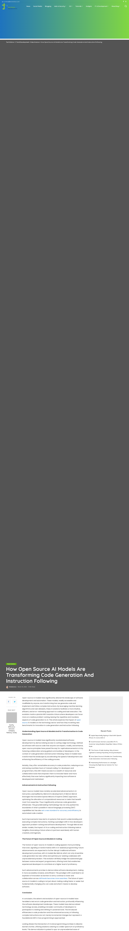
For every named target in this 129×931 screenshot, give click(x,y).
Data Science (11, 664)
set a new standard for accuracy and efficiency (60, 810)
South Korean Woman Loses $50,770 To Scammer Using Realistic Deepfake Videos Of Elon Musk (105, 744)
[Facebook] (123, 1)
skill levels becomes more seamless (53, 878)
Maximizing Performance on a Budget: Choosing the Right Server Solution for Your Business (103, 765)
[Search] (126, 6)
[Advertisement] (64, 24)
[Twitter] (126, 1)
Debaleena (12, 687)
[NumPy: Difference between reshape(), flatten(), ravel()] (11, 717)
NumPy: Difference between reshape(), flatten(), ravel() (11, 728)
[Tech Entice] (9, 6)
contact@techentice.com (12, 1)
